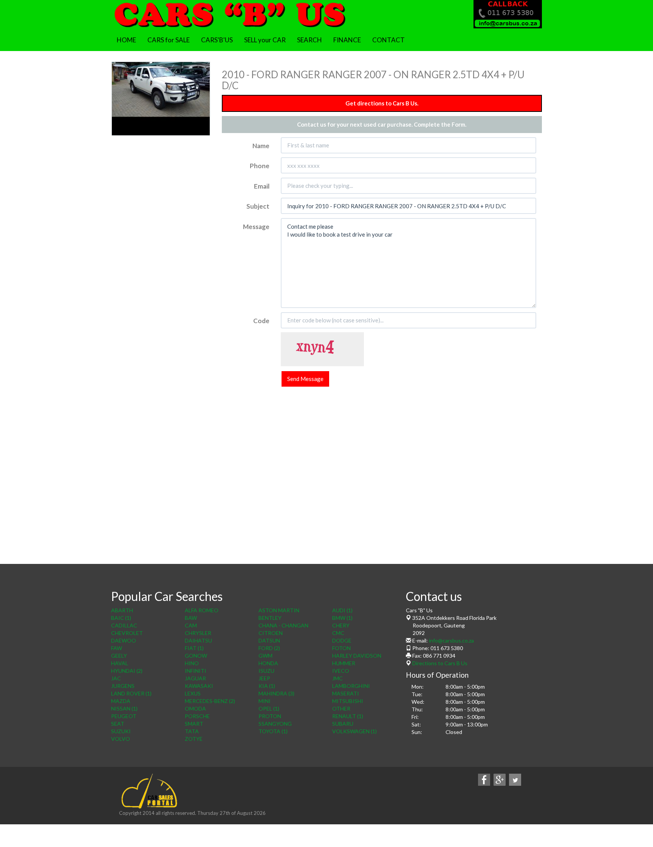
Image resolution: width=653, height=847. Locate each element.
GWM (265, 655)
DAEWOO (123, 640)
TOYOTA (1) (273, 731)
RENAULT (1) (347, 716)
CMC (338, 633)
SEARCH (309, 40)
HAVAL (119, 663)
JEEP (264, 678)
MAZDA (120, 701)
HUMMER (343, 663)
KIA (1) (266, 686)
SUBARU (342, 723)
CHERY (341, 625)
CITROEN (270, 633)
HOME (126, 40)
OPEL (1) (268, 708)
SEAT (117, 723)
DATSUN (269, 640)
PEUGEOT (123, 716)
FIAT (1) (194, 648)
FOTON (341, 648)
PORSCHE (197, 716)
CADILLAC (124, 625)
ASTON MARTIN (278, 610)
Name (260, 146)
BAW (191, 618)
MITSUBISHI (347, 701)
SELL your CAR (265, 40)
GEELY (119, 655)
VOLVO (120, 739)
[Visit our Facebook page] (484, 779)
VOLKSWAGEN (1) (354, 731)
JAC (116, 678)
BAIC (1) (121, 618)
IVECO (340, 670)
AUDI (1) (342, 610)
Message (256, 227)
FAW (116, 648)
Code (261, 321)
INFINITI (195, 670)
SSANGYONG (275, 723)
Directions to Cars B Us (439, 663)
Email (261, 186)
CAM (191, 625)
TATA (192, 731)
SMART (194, 723)
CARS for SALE (168, 40)
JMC (337, 678)
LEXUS (193, 693)
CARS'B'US (217, 40)
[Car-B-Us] (229, 13)
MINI (264, 701)
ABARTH (122, 610)
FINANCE (347, 40)
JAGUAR (195, 678)
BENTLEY (270, 618)
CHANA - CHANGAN (283, 625)
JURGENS (123, 686)
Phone (259, 166)
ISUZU (266, 670)
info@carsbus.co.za (451, 640)
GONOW (196, 655)
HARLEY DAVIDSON (356, 655)
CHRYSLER (198, 633)
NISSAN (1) (124, 708)
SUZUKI (121, 731)
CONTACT (388, 40)
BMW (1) (342, 618)
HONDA (268, 663)
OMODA (195, 708)
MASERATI (345, 693)
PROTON (269, 716)
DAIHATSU (198, 640)
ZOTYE (194, 739)
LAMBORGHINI (351, 686)
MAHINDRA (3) (276, 693)
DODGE (341, 640)
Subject (257, 206)
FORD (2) (269, 648)
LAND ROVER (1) (131, 693)
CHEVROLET (127, 633)
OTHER (341, 708)
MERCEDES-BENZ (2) (210, 701)
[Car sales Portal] (149, 791)
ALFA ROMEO (201, 610)
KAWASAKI (199, 686)
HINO (192, 663)
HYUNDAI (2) (126, 670)
